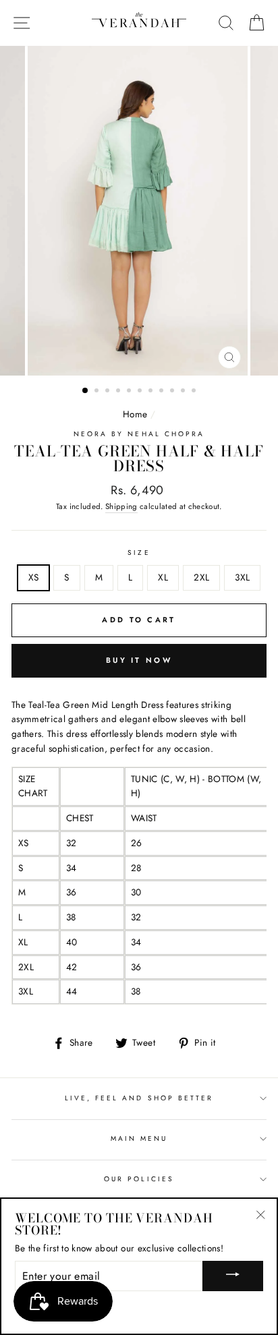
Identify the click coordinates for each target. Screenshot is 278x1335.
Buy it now (139, 660)
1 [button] (85, 391)
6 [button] (141, 391)
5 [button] (130, 391)
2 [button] (97, 391)
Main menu (139, 1138)
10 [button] (184, 391)
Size (139, 552)
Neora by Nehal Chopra (139, 434)
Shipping (121, 506)
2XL (201, 577)
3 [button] (108, 391)
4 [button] (119, 391)
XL (163, 577)
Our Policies (139, 1179)
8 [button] (162, 391)
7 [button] (151, 391)
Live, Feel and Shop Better (139, 1098)
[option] (139, 211)
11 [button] (195, 391)
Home (135, 414)
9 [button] (173, 391)
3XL (242, 577)
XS (33, 577)
